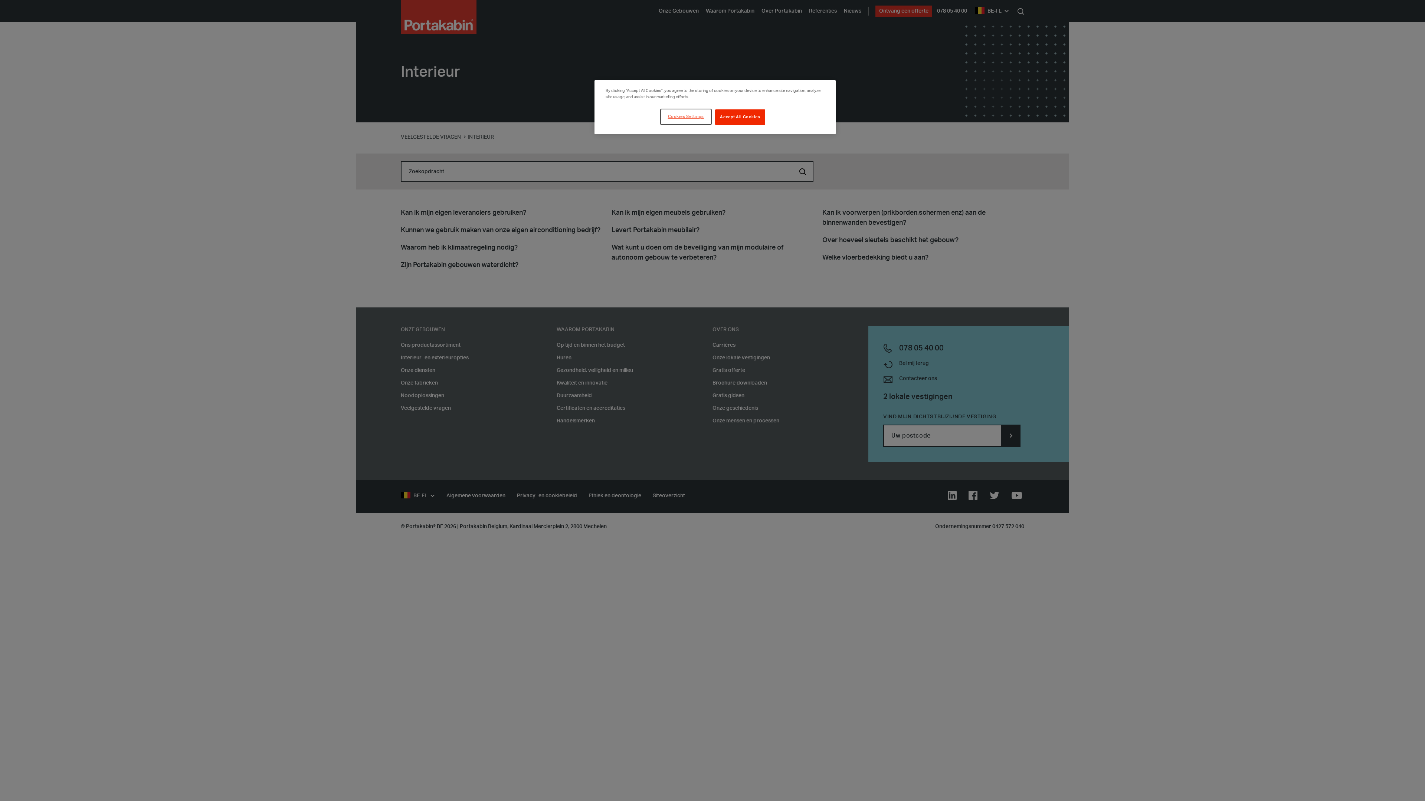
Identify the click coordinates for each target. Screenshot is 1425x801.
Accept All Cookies (740, 117)
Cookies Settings (686, 117)
